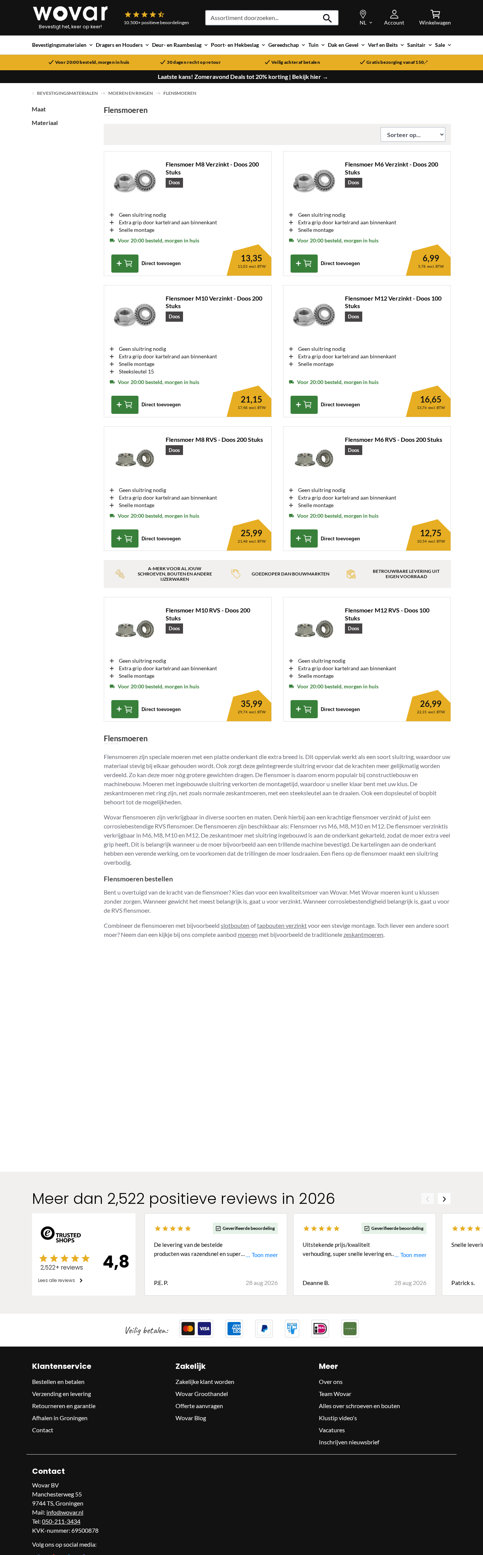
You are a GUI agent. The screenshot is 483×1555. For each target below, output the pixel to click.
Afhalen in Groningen (60, 1417)
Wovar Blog (190, 1417)
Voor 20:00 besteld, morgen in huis (92, 62)
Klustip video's (338, 1417)
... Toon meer (262, 1255)
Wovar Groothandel (201, 1393)
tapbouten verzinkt (282, 925)
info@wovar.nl (64, 1512)
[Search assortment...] (327, 17)
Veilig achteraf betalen (295, 62)
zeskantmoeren (363, 934)
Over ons (331, 1381)
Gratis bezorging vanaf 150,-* (397, 62)
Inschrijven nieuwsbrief (349, 1441)
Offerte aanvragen (199, 1405)
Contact (42, 1429)
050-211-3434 (61, 1521)
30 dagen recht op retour (194, 62)
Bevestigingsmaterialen (67, 93)
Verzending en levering (61, 1393)
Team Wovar (335, 1393)
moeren (248, 934)
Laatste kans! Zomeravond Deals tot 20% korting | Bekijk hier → (243, 76)
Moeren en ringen (130, 93)
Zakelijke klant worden (204, 1381)
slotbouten (235, 925)
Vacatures (332, 1429)
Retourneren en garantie (63, 1405)
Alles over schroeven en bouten (359, 1405)
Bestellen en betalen (58, 1381)
